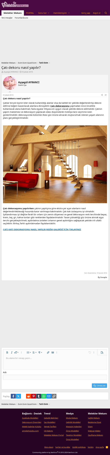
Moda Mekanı (72, 418)
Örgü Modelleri (72, 431)
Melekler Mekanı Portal (54, 435)
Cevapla (103, 277)
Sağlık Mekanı (94, 418)
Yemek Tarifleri (50, 426)
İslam (90, 426)
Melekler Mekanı (13, 12)
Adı (4, 372)
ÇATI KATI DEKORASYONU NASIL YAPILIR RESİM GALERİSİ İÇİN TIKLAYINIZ (42, 229)
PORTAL (30, 12)
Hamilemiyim (60, 12)
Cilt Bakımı (48, 431)
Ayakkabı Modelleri (30, 418)
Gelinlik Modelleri (73, 422)
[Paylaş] (102, 95)
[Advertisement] (55, 41)
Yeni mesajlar (6, 17)
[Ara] (106, 13)
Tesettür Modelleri (73, 435)
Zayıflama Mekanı (95, 435)
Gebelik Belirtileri (51, 418)
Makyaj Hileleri (94, 431)
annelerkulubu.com (30, 431)
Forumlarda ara (21, 17)
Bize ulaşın (48, 447)
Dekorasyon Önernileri (31, 422)
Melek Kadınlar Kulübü (31, 426)
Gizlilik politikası (79, 447)
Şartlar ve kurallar (62, 447)
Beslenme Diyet (94, 422)
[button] (43, 13)
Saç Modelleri (49, 422)
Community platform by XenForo (55, 452)
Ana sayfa (100, 447)
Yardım (91, 447)
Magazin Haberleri (74, 426)
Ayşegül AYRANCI (11, 71)
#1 (106, 95)
